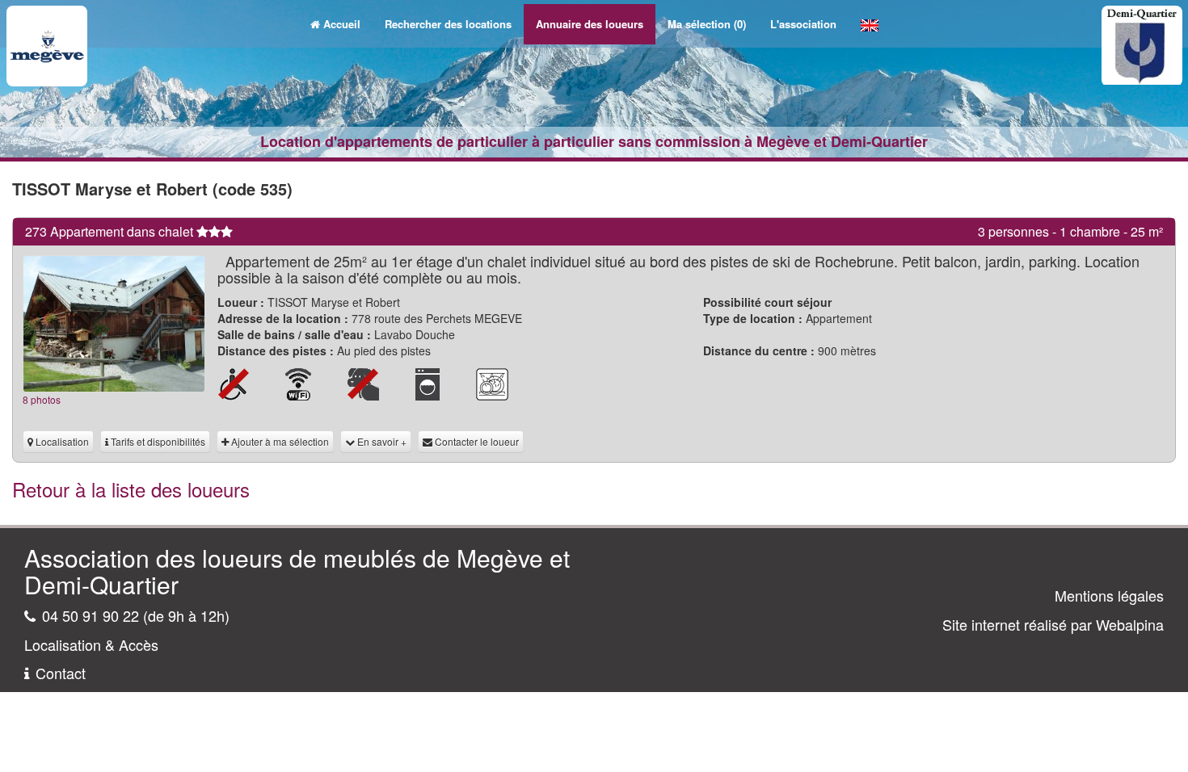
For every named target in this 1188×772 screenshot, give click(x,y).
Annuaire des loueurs (589, 23)
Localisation (61, 441)
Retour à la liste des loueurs (131, 489)
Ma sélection (707, 23)
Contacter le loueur (475, 441)
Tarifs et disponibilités (156, 441)
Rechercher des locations (448, 23)
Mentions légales (1109, 595)
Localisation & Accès (91, 644)
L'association (803, 23)
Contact (61, 672)
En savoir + (381, 441)
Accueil (341, 23)
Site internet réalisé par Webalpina (1053, 624)
